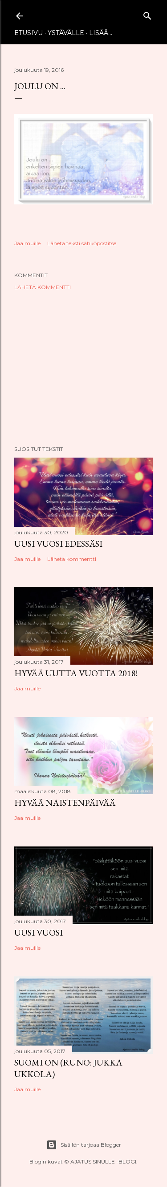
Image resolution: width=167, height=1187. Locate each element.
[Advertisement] (83, 368)
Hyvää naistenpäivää (64, 802)
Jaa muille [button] (27, 243)
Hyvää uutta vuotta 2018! (76, 673)
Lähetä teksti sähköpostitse (81, 243)
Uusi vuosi (38, 932)
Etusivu (28, 33)
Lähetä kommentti (42, 287)
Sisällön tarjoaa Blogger (91, 1144)
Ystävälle (66, 33)
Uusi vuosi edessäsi (58, 543)
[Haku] (147, 14)
